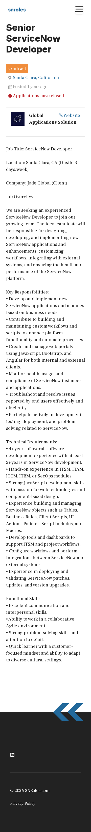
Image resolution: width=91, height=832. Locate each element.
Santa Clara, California (36, 77)
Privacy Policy (22, 803)
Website (71, 115)
